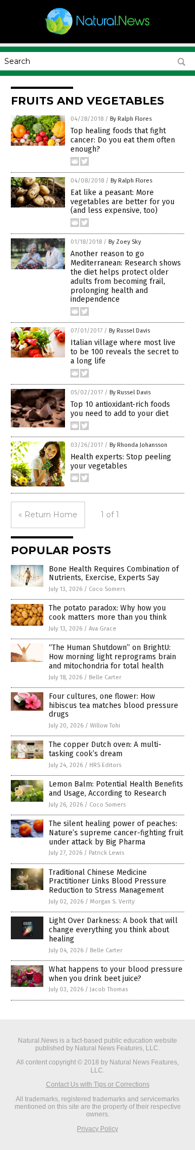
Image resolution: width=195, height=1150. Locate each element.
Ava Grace (102, 628)
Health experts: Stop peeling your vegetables (120, 461)
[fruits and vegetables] (97, 34)
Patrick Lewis (106, 852)
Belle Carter (105, 677)
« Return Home (47, 514)
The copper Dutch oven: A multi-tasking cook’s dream (105, 749)
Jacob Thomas (109, 989)
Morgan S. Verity (112, 901)
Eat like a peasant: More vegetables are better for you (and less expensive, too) (122, 202)
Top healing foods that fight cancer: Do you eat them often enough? (122, 140)
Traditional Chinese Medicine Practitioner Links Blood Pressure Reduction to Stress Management (107, 881)
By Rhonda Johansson (138, 445)
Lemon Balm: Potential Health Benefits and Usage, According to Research (116, 788)
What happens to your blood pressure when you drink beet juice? (116, 974)
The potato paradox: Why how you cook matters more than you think (108, 612)
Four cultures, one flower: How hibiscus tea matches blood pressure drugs (113, 705)
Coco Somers (107, 589)
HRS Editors (105, 765)
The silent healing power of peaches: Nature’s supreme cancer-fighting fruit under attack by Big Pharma (116, 833)
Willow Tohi (105, 725)
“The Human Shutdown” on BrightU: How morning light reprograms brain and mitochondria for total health (112, 657)
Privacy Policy (97, 1129)
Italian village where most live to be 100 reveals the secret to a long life (124, 352)
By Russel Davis (129, 330)
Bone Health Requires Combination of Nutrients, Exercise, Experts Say (114, 573)
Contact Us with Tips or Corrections (98, 1084)
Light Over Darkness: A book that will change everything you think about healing (113, 930)
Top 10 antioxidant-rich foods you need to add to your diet (120, 409)
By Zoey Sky (124, 241)
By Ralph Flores (131, 118)
